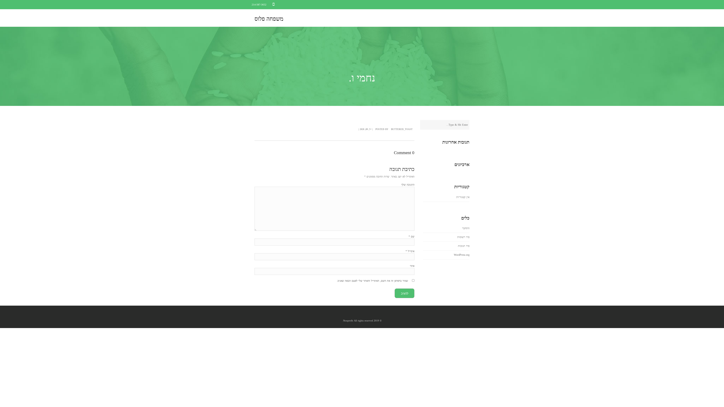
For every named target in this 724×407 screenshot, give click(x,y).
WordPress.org (461, 254)
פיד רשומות (463, 237)
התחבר (465, 228)
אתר (412, 266)
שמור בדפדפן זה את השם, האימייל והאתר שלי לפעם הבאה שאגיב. (372, 281)
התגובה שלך (407, 185)
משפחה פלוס (269, 19)
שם (411, 237)
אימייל (410, 251)
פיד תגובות (463, 246)
